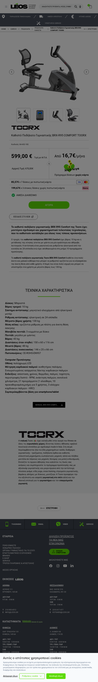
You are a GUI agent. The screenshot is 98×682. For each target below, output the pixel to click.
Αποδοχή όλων (56, 676)
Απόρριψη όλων (10, 676)
